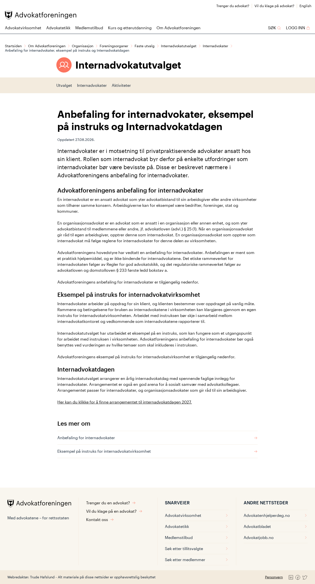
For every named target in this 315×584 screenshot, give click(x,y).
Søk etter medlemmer (185, 559)
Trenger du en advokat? (108, 502)
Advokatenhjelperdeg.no (267, 515)
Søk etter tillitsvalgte (184, 548)
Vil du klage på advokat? (274, 6)
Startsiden (13, 46)
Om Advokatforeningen (179, 27)
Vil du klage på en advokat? (111, 511)
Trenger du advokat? (232, 6)
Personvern (274, 577)
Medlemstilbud (89, 27)
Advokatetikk (58, 27)
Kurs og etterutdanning (130, 27)
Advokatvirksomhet (23, 27)
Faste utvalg (145, 46)
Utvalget (64, 85)
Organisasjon (82, 46)
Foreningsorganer (114, 46)
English (305, 6)
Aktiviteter (121, 85)
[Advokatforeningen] (41, 15)
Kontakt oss (97, 519)
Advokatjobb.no (259, 537)
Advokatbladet (257, 526)
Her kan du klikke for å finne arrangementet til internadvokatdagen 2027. (124, 402)
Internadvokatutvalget (178, 46)
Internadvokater (215, 46)
